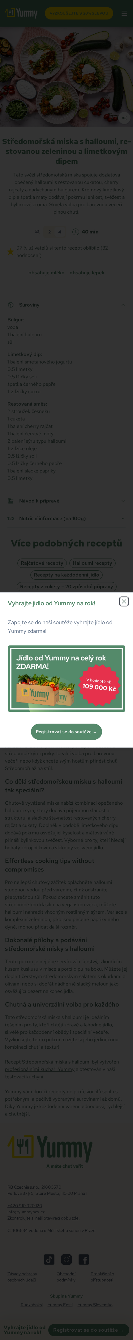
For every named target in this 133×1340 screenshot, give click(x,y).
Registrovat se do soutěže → (66, 732)
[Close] (124, 601)
